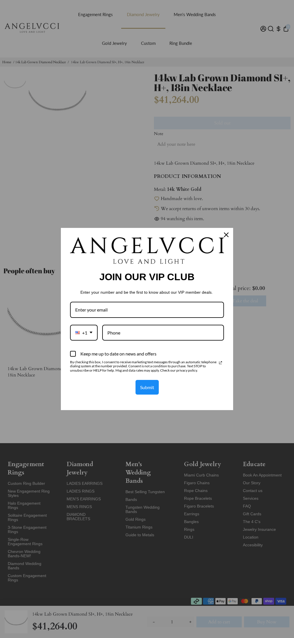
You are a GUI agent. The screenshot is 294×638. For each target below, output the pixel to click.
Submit (147, 387)
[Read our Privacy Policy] (220, 362)
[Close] (226, 235)
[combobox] (84, 333)
